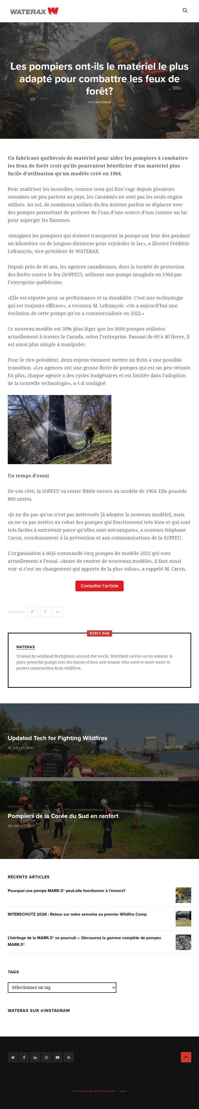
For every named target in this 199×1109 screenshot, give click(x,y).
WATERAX (103, 102)
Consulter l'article (99, 585)
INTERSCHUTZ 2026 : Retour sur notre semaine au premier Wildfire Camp (77, 914)
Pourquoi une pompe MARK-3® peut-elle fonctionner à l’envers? (66, 890)
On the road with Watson (94, 1091)
